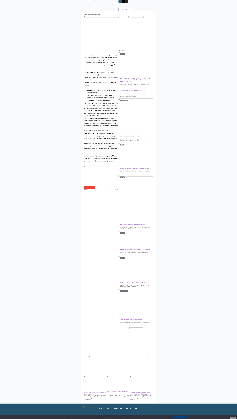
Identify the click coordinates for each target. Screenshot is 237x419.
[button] (85, 187)
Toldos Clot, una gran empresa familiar (131, 319)
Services (105, 8)
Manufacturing (98, 8)
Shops (110, 8)
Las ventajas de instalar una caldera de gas (132, 224)
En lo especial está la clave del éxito (130, 136)
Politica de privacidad (182, 417)
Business (91, 8)
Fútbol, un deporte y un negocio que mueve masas (134, 168)
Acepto (175, 417)
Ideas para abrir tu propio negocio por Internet (133, 282)
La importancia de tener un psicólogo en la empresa (135, 249)
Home (86, 8)
